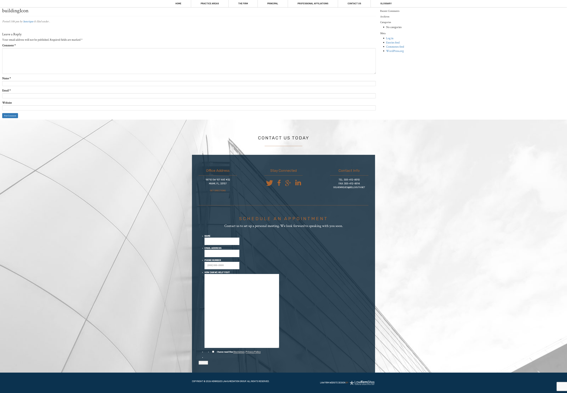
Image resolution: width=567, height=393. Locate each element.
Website (7, 102)
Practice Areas (210, 3)
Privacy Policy (253, 352)
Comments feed (395, 46)
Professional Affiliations (313, 3)
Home (178, 3)
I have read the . (239, 352)
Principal (272, 3)
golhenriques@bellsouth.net (349, 187)
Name (6, 78)
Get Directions (218, 190)
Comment (9, 45)
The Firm (243, 3)
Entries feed (393, 42)
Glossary (386, 3)
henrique (28, 21)
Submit (203, 362)
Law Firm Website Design (332, 382)
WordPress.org (395, 51)
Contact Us (354, 3)
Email (6, 90)
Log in (390, 38)
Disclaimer (239, 352)
